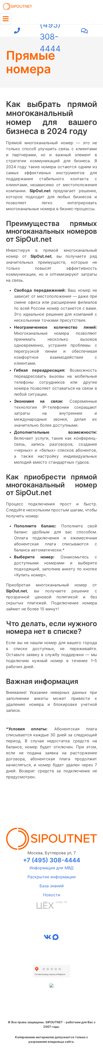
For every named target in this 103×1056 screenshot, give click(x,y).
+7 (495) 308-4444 (50, 31)
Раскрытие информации (52, 876)
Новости (51, 894)
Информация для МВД (52, 867)
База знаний (52, 885)
